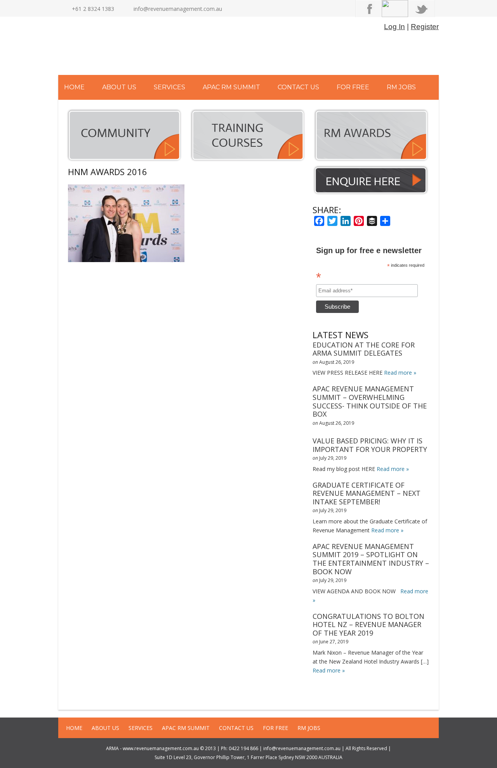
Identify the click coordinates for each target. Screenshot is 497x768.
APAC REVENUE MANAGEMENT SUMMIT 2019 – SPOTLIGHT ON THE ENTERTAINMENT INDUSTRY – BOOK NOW (371, 559)
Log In (394, 27)
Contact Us (298, 87)
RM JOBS (401, 87)
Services (169, 87)
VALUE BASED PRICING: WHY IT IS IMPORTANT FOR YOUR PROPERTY (370, 445)
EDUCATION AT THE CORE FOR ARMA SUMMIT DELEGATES (364, 349)
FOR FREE (353, 87)
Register (425, 27)
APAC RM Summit (231, 87)
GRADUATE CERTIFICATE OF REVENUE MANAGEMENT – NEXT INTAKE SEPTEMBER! (367, 493)
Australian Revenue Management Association (141, 47)
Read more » (400, 372)
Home (74, 87)
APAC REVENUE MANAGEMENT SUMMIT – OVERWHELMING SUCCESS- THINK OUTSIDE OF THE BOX (370, 401)
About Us (119, 87)
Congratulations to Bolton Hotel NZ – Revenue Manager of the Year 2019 (368, 625)
